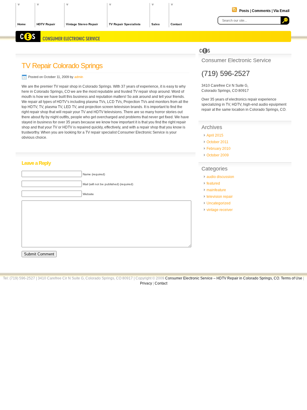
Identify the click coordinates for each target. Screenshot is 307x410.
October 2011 (217, 142)
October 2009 (218, 155)
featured (213, 183)
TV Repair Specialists (125, 24)
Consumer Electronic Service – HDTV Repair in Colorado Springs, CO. (223, 278)
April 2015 (215, 135)
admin (78, 77)
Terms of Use (291, 278)
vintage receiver (220, 210)
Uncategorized (219, 203)
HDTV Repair (46, 24)
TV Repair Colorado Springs (62, 66)
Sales (155, 24)
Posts (244, 11)
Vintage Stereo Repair (82, 24)
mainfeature (216, 190)
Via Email (281, 11)
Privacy (146, 283)
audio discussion (220, 177)
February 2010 (219, 148)
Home (21, 24)
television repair (220, 196)
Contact (176, 24)
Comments (261, 11)
